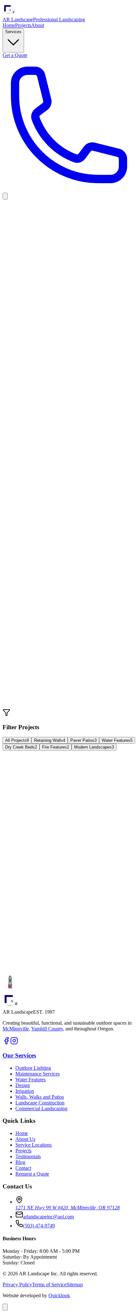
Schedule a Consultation (27, 971)
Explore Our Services (81, 971)
